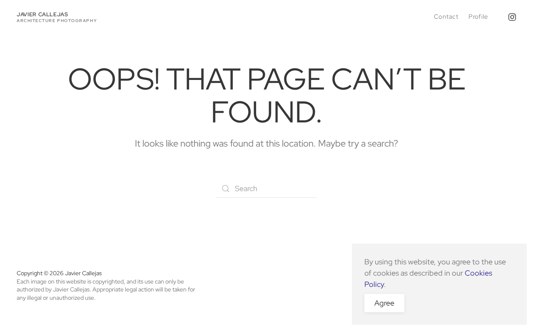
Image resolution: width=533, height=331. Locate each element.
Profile (478, 16)
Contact (446, 16)
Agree (384, 303)
